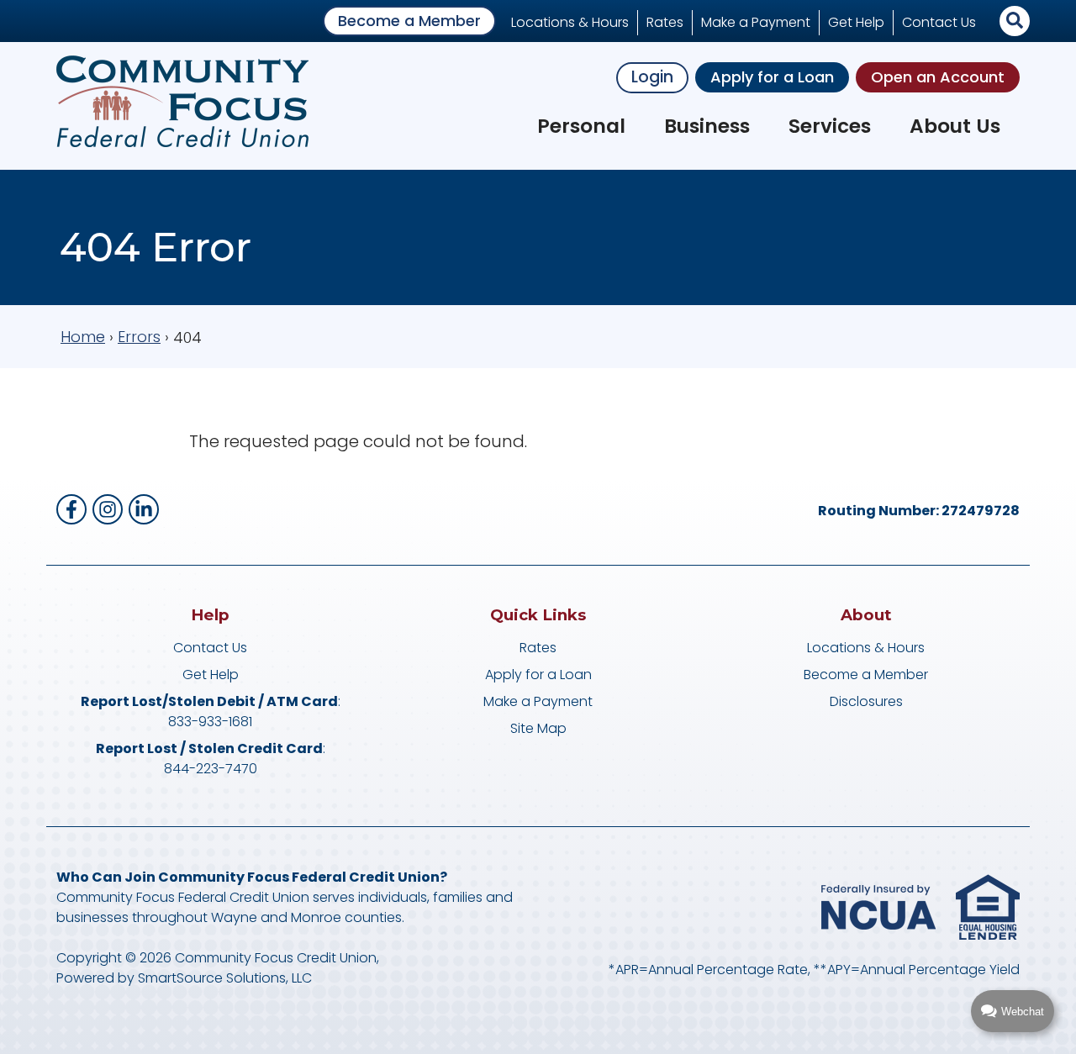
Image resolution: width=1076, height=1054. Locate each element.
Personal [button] (581, 126)
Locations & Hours (570, 22)
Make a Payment (755, 22)
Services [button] (830, 126)
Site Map (538, 728)
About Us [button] (955, 126)
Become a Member (409, 20)
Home (83, 336)
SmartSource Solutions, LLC (225, 978)
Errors (139, 336)
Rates (664, 22)
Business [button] (707, 126)
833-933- (198, 721)
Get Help (856, 22)
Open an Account (938, 76)
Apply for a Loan (772, 76)
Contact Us (939, 22)
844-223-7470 (210, 768)
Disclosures (866, 701)
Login (652, 77)
